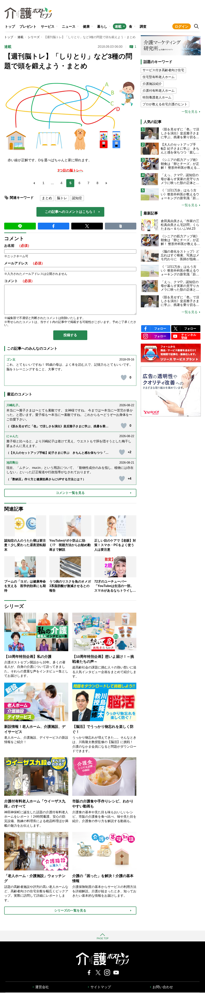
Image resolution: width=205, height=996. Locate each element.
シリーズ (34, 37)
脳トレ (62, 198)
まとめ (47, 198)
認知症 (77, 198)
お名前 (17, 245)
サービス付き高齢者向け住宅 (163, 70)
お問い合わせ (163, 987)
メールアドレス (24, 263)
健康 (86, 26)
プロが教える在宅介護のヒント (165, 104)
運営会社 (42, 987)
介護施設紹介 (152, 83)
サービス (47, 26)
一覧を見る (190, 111)
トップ (10, 26)
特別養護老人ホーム (157, 97)
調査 (143, 26)
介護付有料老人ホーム (159, 90)
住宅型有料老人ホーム (159, 77)
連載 (118, 26)
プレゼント (27, 26)
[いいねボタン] (124, 378)
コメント (19, 281)
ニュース (68, 26)
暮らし (102, 26)
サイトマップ (100, 987)
